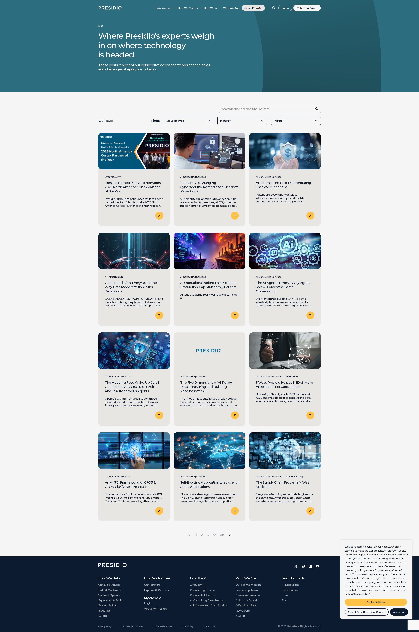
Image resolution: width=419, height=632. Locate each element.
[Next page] (230, 535)
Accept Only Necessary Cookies (367, 612)
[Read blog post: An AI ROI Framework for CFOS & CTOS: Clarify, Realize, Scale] (134, 476)
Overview (196, 584)
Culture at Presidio (247, 600)
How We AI (210, 8)
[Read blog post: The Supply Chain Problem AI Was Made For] (285, 476)
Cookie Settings (375, 602)
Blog (284, 600)
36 (222, 535)
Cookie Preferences (162, 626)
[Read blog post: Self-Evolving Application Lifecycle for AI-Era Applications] (209, 476)
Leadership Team (247, 590)
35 (214, 535)
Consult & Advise (109, 584)
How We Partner (188, 8)
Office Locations (246, 605)
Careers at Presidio (248, 595)
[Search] (274, 8)
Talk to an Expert (307, 8)
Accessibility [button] (187, 626)
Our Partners (152, 584)
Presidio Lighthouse (202, 590)
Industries (104, 610)
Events (286, 595)
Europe (103, 615)
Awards (241, 615)
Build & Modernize (109, 590)
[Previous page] (189, 535)
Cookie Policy (361, 594)
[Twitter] (296, 566)
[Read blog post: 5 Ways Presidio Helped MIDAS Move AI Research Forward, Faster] (285, 379)
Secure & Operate (109, 595)
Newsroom (243, 610)
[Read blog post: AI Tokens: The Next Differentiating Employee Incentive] (285, 179)
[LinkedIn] (310, 566)
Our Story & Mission (248, 584)
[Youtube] (317, 566)
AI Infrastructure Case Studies (208, 605)
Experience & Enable (111, 600)
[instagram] (303, 566)
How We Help (164, 8)
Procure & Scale (108, 605)
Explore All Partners (156, 590)
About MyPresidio (155, 608)
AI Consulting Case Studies (207, 600)
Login (285, 8)
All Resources (290, 584)
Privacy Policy (105, 626)
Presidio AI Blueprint (203, 595)
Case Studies (290, 590)
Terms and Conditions (132, 626)
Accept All (399, 612)
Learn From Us (253, 8)
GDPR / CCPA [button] (209, 626)
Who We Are (231, 8)
